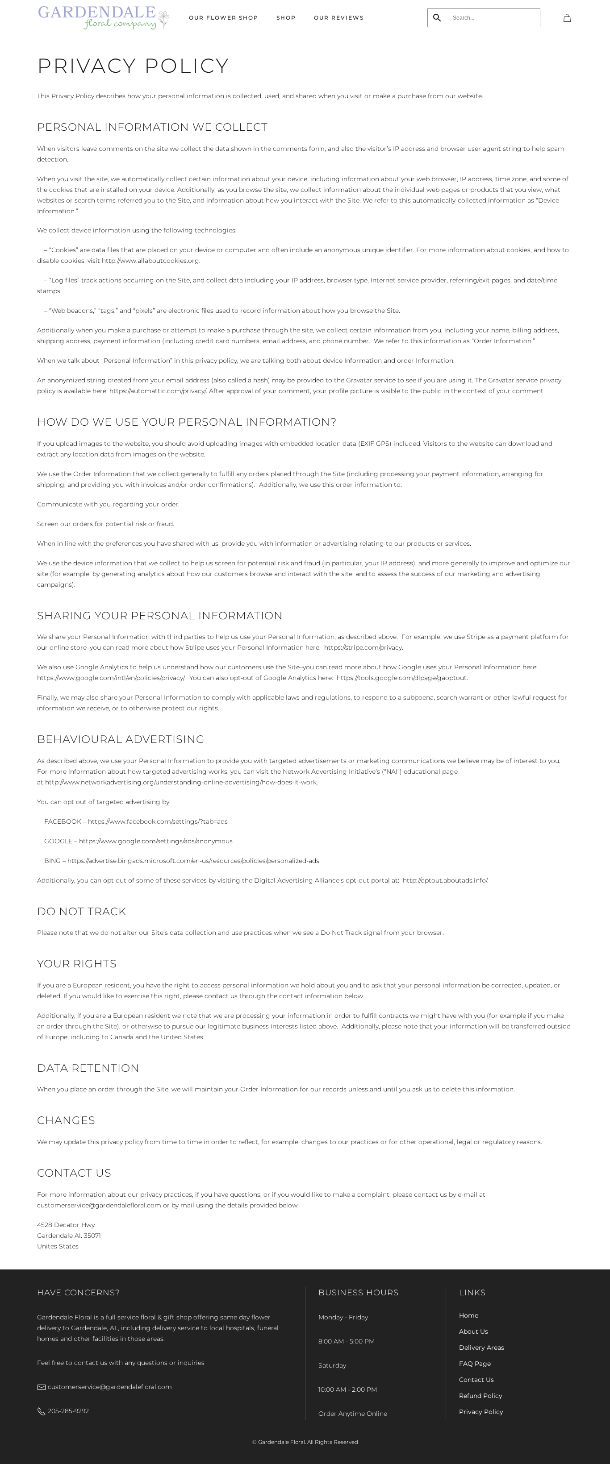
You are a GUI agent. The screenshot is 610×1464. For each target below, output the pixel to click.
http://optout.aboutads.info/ (445, 880)
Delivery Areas (481, 1348)
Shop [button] (286, 17)
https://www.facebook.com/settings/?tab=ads (158, 821)
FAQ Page (475, 1364)
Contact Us (476, 1380)
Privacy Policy (481, 1412)
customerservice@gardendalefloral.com (109, 1387)
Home (468, 1315)
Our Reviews (339, 17)
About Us (473, 1331)
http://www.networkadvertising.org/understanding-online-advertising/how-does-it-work (181, 782)
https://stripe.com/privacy (363, 647)
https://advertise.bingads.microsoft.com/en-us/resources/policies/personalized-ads (193, 861)
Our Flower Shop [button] (224, 17)
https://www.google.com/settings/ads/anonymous (156, 841)
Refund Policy (480, 1396)
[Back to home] (104, 18)
